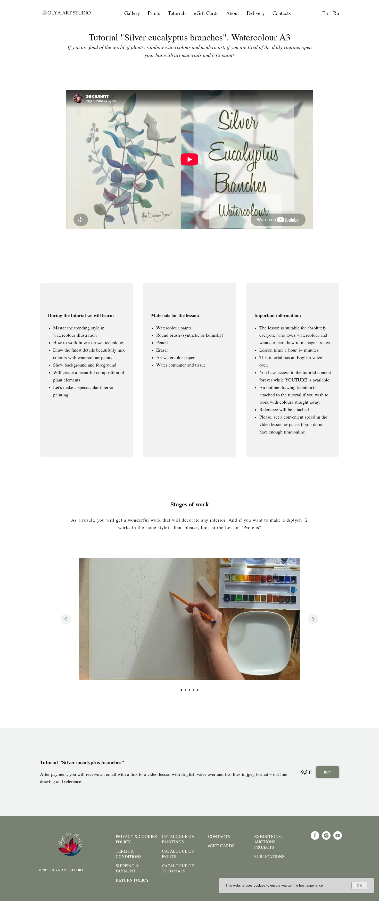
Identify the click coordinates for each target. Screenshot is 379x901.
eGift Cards (206, 13)
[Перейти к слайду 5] (198, 690)
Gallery (132, 13)
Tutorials (177, 13)
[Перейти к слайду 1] (181, 690)
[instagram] (326, 838)
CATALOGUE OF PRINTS (178, 853)
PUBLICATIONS (269, 856)
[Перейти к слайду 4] (193, 690)
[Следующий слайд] (313, 619)
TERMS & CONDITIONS (129, 853)
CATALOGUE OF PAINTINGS (178, 839)
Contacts (282, 13)
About (232, 13)
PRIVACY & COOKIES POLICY (136, 839)
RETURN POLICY (132, 880)
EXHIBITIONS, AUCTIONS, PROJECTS (268, 842)
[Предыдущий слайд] (66, 619)
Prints (154, 13)
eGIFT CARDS (221, 845)
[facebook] (315, 838)
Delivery (256, 13)
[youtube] (337, 838)
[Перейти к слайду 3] (189, 690)
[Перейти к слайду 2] (185, 690)
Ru (336, 13)
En (325, 13)
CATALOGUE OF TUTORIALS (178, 868)
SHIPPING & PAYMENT (127, 868)
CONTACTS (219, 836)
